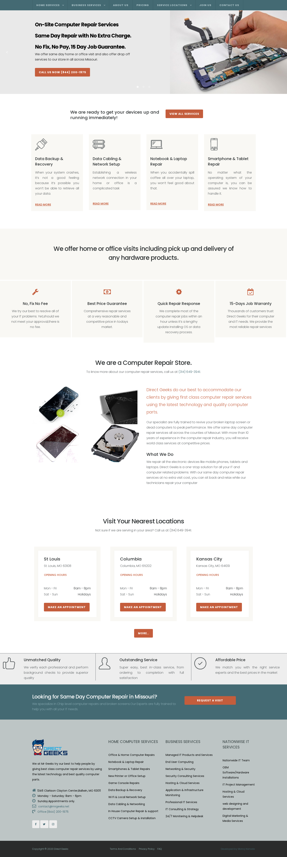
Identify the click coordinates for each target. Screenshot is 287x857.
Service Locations (172, 5)
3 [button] (149, 87)
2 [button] (143, 87)
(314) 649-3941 (189, 372)
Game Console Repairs (123, 783)
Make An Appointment (67, 607)
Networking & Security (180, 769)
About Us (120, 5)
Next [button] (280, 52)
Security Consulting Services (185, 776)
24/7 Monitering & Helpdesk (184, 816)
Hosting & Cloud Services (183, 783)
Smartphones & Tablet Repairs (129, 769)
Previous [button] (7, 52)
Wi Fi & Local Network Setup (127, 797)
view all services (184, 114)
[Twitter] (44, 824)
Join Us (205, 5)
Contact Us (229, 5)
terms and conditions (123, 849)
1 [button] (138, 87)
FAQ (159, 849)
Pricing (142, 5)
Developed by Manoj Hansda (238, 849)
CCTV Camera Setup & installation (132, 818)
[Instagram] (53, 824)
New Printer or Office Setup (126, 776)
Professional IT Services (181, 802)
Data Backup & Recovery (49, 161)
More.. (143, 633)
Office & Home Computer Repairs (131, 755)
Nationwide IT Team (236, 760)
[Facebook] (35, 824)
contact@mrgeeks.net (53, 806)
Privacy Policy (147, 849)
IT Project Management (239, 785)
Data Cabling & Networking (126, 804)
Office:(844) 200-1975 (53, 812)
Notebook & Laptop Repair (126, 762)
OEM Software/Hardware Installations (236, 772)
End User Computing (179, 762)
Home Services (48, 5)
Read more (43, 205)
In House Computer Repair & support (133, 811)
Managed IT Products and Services (189, 755)
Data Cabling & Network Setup (107, 161)
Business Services (86, 5)
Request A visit (210, 700)
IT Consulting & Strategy (182, 809)
